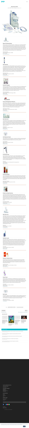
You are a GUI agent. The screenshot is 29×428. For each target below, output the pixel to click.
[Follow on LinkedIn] (6, 404)
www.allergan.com (5, 227)
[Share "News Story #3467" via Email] (13, 307)
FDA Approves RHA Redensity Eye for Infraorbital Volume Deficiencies (10, 338)
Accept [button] (24, 426)
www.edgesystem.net (5, 75)
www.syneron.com (5, 163)
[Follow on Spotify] (9, 404)
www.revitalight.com (5, 94)
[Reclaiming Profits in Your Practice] (11, 319)
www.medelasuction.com (6, 54)
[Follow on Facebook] (3, 404)
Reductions (6, 334)
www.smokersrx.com (5, 266)
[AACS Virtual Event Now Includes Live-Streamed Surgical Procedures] (24, 317)
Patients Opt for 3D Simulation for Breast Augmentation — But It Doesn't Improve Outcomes (5, 321)
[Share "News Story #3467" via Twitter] (10, 307)
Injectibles (6, 339)
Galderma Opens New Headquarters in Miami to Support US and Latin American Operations (12, 331)
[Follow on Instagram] (7, 404)
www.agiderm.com (5, 129)
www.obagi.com (5, 301)
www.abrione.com (5, 286)
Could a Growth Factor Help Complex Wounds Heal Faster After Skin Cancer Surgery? (12, 336)
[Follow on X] (4, 404)
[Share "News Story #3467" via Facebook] (8, 307)
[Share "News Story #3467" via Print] (14, 307)
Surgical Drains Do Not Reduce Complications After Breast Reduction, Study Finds (11, 333)
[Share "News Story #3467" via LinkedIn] (11, 307)
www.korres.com (5, 183)
